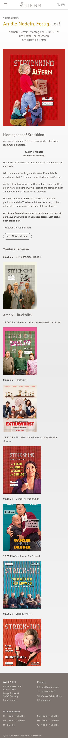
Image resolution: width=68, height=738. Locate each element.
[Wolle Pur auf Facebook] (58, 5)
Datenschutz (36, 736)
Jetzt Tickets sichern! (17, 236)
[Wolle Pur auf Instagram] (63, 5)
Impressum (25, 736)
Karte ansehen (10, 700)
